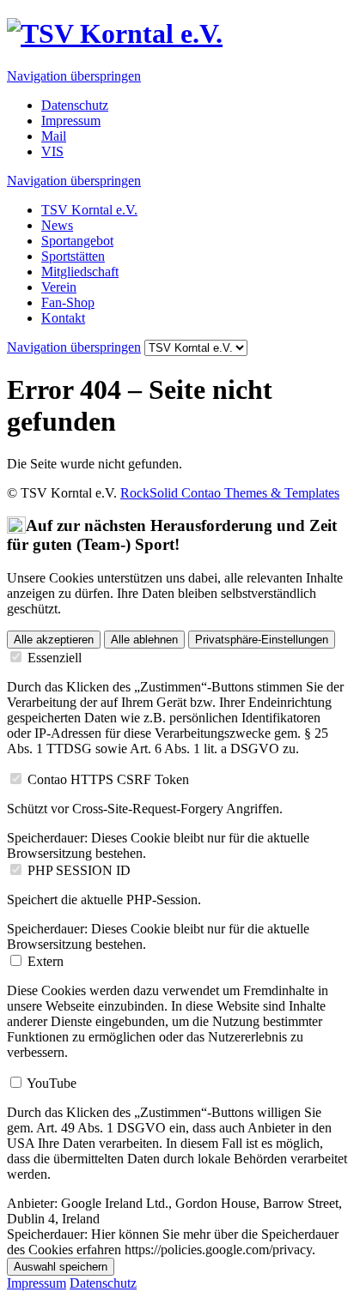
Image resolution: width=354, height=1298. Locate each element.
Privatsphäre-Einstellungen (261, 639)
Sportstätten (73, 256)
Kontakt (63, 318)
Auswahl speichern (60, 1266)
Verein (58, 287)
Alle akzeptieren (54, 639)
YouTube (51, 1083)
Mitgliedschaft (80, 271)
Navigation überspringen (74, 76)
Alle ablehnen (144, 639)
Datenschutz (74, 105)
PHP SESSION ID (79, 870)
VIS (52, 151)
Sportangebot (77, 240)
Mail (53, 136)
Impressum (71, 120)
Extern (45, 961)
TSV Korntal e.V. (89, 209)
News (57, 225)
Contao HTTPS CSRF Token (108, 779)
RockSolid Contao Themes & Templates (229, 493)
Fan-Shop (68, 302)
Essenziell (54, 657)
